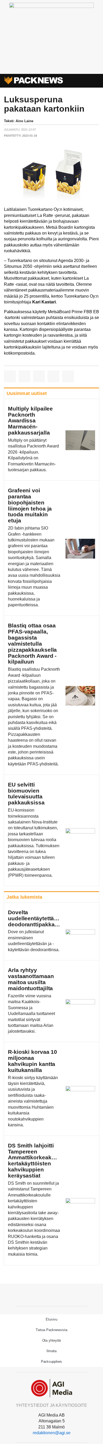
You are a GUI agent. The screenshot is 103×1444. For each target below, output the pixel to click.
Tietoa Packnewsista (51, 1330)
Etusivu (51, 1319)
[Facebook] (51, 1294)
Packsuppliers (51, 1362)
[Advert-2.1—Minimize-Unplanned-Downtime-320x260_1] (51, 6)
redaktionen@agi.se (52, 1433)
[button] (86, 81)
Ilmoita (51, 1351)
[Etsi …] (96, 81)
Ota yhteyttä (51, 1340)
